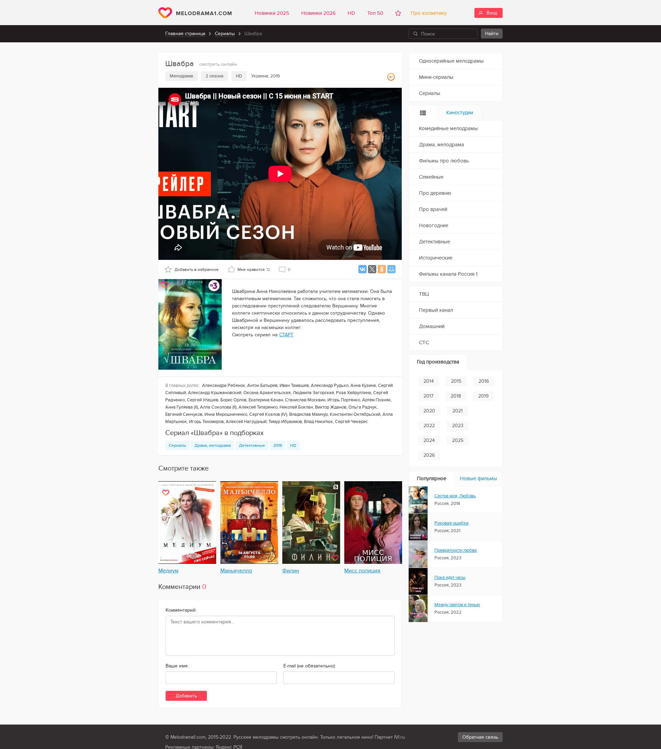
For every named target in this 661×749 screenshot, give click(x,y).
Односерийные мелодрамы (451, 61)
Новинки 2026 (318, 13)
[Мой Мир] (391, 269)
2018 (456, 396)
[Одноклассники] (382, 269)
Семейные (431, 177)
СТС (424, 342)
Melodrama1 (195, 12)
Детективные (252, 445)
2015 (456, 381)
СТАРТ (286, 335)
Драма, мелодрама (213, 445)
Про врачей (433, 209)
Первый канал (436, 310)
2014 (428, 381)
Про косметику (427, 13)
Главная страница (185, 33)
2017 (428, 396)
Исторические (435, 258)
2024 (429, 440)
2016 (484, 381)
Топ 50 (375, 13)
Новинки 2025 (272, 13)
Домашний (431, 326)
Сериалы (225, 33)
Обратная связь (480, 737)
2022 (429, 426)
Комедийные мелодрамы (448, 128)
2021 (457, 411)
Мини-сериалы (436, 77)
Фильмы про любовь (444, 161)
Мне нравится (254, 269)
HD (351, 13)
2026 (429, 455)
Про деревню (435, 193)
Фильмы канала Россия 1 (448, 274)
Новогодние (433, 225)
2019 (277, 445)
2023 (457, 426)
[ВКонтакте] (362, 269)
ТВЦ (424, 294)
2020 (429, 411)
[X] (372, 269)
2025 (457, 440)
